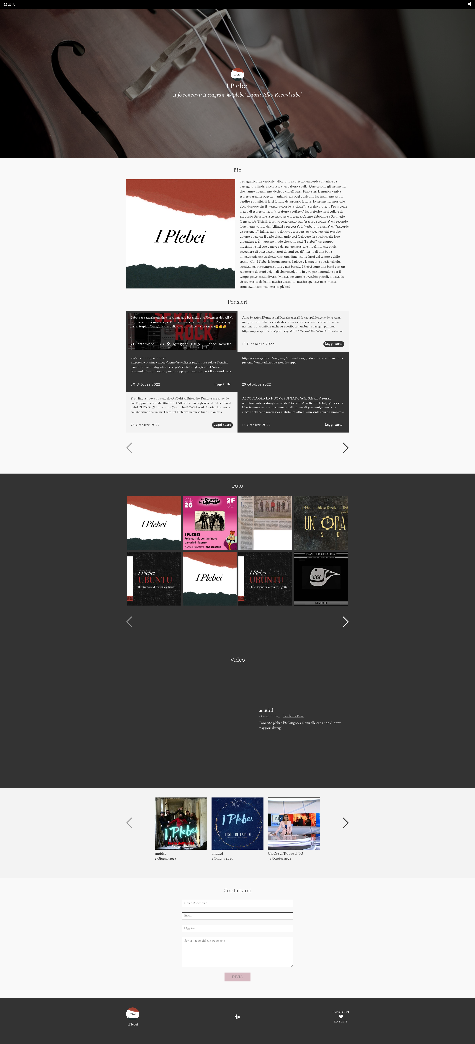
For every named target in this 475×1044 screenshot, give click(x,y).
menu (10, 4)
